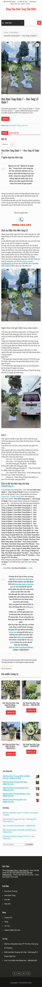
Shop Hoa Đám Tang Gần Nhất (21, 9)
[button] (39, 23)
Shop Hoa (5, 496)
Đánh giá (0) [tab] (14, 133)
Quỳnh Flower (15, 496)
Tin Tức (7, 926)
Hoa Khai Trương (10, 891)
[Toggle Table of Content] (11, 144)
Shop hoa (13, 632)
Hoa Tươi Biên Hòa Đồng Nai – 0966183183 (19, 826)
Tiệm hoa (29, 607)
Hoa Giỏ (7, 904)
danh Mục (8, 23)
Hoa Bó (7, 899)
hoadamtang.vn (7, 485)
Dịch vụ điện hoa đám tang (22, 579)
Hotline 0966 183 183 (12, 930)
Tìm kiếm (29, 844)
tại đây (30, 568)
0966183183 (7, 875)
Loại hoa (24, 125)
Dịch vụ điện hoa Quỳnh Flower (21, 647)
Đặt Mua (5, 119)
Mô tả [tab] (4, 133)
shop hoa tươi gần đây (24, 872)
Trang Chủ (8, 917)
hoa (39, 259)
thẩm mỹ (20, 637)
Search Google (27, 261)
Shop (6, 922)
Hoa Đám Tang (15, 125)
